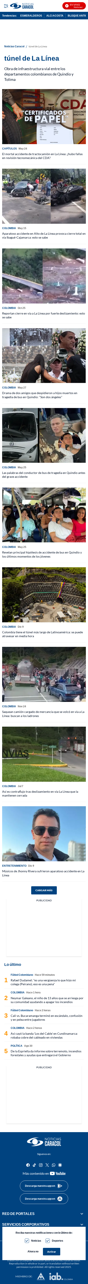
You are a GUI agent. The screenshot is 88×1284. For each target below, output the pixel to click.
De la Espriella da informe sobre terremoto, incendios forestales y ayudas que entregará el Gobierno (46, 1053)
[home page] (44, 1141)
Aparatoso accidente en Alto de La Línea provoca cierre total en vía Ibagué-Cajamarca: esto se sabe (44, 235)
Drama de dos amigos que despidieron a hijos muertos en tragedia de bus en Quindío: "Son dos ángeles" (39, 395)
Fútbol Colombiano (22, 974)
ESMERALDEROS (31, 15)
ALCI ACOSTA (54, 15)
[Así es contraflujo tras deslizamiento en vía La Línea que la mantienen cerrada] (44, 754)
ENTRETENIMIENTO (14, 865)
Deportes (57, 1240)
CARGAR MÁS (44, 890)
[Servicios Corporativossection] (82, 1224)
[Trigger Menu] (6, 5)
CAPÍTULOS (9, 148)
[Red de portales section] (82, 1214)
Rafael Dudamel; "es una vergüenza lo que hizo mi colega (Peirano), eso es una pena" (43, 982)
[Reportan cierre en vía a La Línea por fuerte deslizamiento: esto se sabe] (44, 276)
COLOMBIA (9, 228)
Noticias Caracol (14, 46)
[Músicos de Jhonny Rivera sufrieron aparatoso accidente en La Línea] (44, 833)
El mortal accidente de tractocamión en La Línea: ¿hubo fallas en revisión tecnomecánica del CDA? (42, 156)
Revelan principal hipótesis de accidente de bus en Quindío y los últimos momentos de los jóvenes (42, 554)
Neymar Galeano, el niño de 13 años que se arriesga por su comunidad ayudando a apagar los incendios (47, 1000)
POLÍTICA (16, 1045)
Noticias (36, 1240)
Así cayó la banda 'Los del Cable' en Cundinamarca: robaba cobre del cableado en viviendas (44, 1035)
